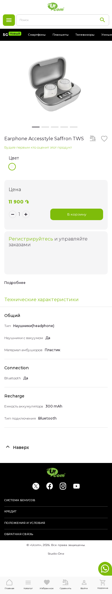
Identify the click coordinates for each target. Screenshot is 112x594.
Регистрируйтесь (31, 239)
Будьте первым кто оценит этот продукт (38, 147)
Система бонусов (19, 500)
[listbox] (58, 166)
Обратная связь (18, 534)
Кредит (10, 511)
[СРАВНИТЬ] (92, 139)
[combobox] (62, 20)
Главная (9, 588)
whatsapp (105, 569)
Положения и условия (24, 523)
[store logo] (56, 7)
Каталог (9, 20)
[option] (12, 166)
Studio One (56, 553)
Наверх (21, 447)
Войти (84, 588)
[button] (35, 126)
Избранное (47, 588)
